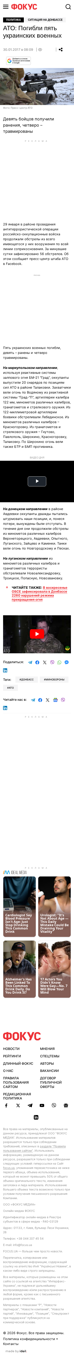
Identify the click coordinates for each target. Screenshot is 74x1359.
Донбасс (27, 679)
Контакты (10, 1344)
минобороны (55, 679)
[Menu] (5, 6)
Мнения (47, 1049)
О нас (8, 1071)
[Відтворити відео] (37, 634)
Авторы (47, 1063)
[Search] (68, 6)
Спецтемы (49, 1056)
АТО (11, 687)
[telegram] (30, 1105)
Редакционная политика (17, 1096)
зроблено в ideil (16, 1351)
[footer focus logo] (22, 1036)
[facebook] (6, 1105)
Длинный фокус (18, 1063)
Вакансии (49, 1071)
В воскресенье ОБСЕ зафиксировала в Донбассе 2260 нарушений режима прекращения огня (39, 593)
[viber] (54, 1105)
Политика (13, 19)
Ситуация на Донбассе (45, 19)
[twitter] (18, 1105)
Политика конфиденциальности (29, 1339)
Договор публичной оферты (51, 1082)
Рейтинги (12, 1056)
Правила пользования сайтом (16, 1082)
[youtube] (42, 1105)
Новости (11, 1049)
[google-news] (66, 1105)
